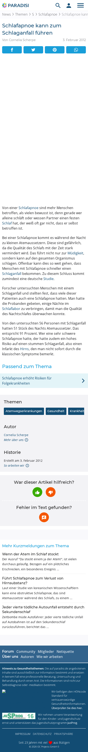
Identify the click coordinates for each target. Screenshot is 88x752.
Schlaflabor (11, 308)
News (6, 14)
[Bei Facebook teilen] (12, 49)
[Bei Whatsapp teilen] (76, 49)
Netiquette (65, 651)
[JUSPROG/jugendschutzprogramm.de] (18, 716)
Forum (8, 651)
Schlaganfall (11, 273)
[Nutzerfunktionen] (68, 5)
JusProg (72, 723)
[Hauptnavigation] (80, 5)
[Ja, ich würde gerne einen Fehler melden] (44, 517)
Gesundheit (56, 411)
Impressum (22, 734)
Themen (21, 14)
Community (25, 651)
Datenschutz (42, 734)
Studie (48, 278)
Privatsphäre (63, 734)
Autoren (27, 656)
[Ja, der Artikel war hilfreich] (37, 492)
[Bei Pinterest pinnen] (55, 49)
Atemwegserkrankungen (24, 411)
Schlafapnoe (47, 14)
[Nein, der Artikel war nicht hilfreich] (51, 492)
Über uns (10, 657)
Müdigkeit (75, 253)
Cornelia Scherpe (16, 435)
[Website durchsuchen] (58, 5)
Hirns (24, 349)
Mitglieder (46, 651)
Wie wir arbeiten (50, 656)
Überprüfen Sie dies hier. (66, 708)
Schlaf (7, 223)
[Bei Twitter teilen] (33, 49)
